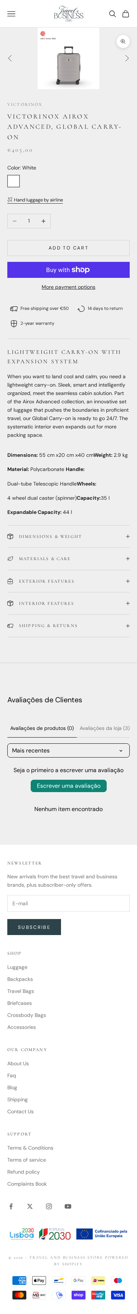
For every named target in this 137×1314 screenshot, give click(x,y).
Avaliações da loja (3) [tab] (105, 728)
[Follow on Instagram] (49, 1206)
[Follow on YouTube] (68, 1206)
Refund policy (23, 1172)
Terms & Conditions (30, 1148)
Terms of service (26, 1160)
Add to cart (68, 248)
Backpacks (20, 979)
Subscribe (34, 927)
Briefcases (19, 1003)
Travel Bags (20, 991)
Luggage (17, 967)
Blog (12, 1087)
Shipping (17, 1099)
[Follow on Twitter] (30, 1206)
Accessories (21, 1027)
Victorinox (25, 104)
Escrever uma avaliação (68, 786)
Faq (11, 1075)
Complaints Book (27, 1184)
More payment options (68, 287)
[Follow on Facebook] (11, 1206)
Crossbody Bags (26, 1015)
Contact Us (20, 1111)
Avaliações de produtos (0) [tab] (42, 728)
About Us (18, 1063)
